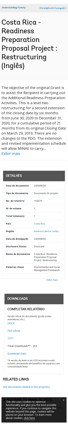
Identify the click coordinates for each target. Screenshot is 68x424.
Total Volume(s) (15, 216)
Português (60, 8)
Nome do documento (18, 254)
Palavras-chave (15, 267)
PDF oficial (13, 330)
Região (10, 231)
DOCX (11, 323)
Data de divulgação (17, 238)
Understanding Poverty (14, 7)
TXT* (10, 338)
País (8, 223)
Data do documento (17, 185)
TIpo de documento (17, 193)
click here (29, 418)
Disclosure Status (16, 246)
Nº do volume (13, 208)
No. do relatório (15, 200)
